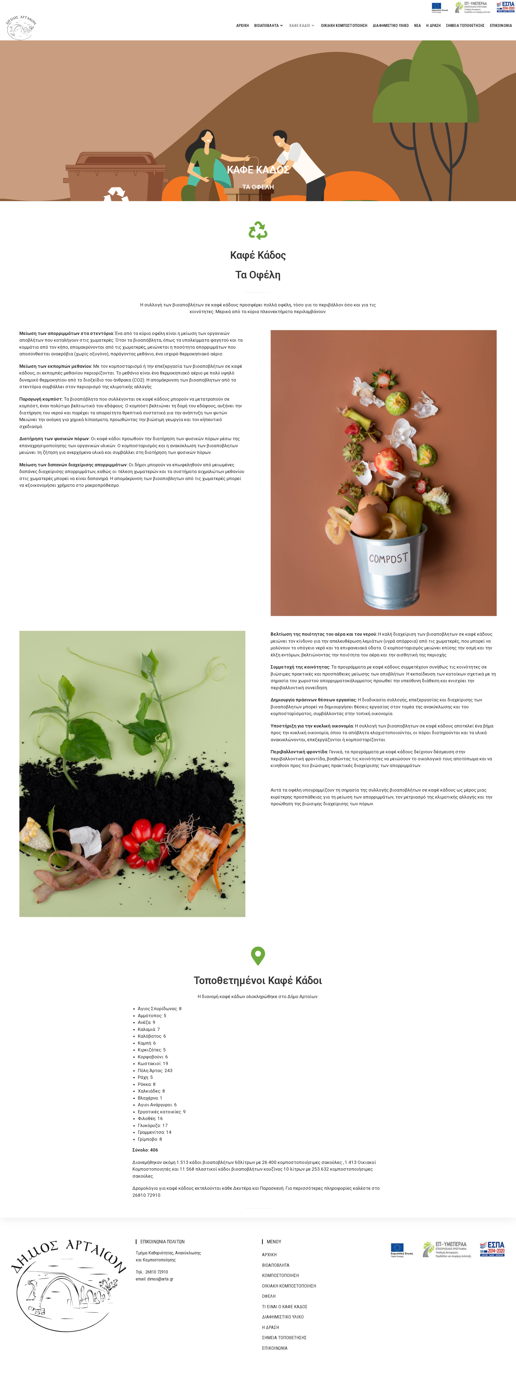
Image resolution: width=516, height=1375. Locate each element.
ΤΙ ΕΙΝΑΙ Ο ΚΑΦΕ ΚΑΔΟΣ (284, 1306)
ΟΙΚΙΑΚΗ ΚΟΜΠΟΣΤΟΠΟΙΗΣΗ (289, 1286)
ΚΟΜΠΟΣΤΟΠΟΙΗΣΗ (280, 1275)
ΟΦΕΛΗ (268, 1296)
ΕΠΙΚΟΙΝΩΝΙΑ (275, 1348)
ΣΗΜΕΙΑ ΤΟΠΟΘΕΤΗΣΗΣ (284, 1337)
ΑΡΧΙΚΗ (269, 1254)
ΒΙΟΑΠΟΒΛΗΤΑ (275, 1265)
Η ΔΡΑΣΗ (270, 1327)
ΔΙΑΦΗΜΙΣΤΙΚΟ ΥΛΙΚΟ (283, 1317)
